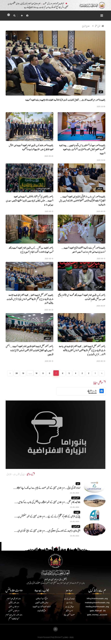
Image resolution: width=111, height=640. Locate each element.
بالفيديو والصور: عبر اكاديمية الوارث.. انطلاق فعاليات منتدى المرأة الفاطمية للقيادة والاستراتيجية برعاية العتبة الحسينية (65, 100)
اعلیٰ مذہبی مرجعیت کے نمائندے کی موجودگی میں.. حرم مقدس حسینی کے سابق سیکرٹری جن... (47, 530)
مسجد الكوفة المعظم (13, 618)
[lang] (8, 15)
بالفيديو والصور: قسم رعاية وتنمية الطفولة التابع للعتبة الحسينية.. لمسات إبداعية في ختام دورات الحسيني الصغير (83, 250)
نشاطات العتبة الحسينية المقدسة (43, 188)
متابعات (77, 512)
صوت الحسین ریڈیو (69, 614)
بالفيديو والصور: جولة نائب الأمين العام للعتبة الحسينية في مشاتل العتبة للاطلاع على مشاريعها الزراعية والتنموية (31, 147)
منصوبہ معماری (76, 497)
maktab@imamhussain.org (97, 602)
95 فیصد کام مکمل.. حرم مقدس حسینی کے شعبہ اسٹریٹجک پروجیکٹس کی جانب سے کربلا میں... (47, 502)
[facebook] (27, 15)
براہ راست (69, 602)
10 (36, 373)
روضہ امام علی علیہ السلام (14, 598)
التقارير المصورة (47, 239)
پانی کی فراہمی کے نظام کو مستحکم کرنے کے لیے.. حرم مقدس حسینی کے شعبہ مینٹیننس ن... (47, 516)
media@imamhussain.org (97, 606)
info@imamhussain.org (97, 598)
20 (17, 373)
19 (23, 373)
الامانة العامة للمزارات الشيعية (42, 606)
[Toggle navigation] (101, 15)
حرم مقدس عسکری (14, 610)
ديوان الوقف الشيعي (41, 602)
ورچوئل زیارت (69, 606)
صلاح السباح (86, 26)
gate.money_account (97, 614)
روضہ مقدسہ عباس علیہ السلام (13, 614)
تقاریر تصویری (76, 526)
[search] (14, 15)
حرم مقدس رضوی (14, 606)
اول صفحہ (97, 26)
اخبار (101, 91)
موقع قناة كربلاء (41, 610)
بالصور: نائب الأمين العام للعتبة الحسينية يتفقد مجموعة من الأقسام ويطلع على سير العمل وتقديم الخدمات (81, 297)
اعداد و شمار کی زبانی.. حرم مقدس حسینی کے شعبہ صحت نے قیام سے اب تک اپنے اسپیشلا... (46, 487)
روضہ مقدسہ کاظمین (14, 602)
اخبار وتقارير (99, 137)
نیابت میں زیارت (69, 598)
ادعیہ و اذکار (69, 610)
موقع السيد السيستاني (42, 598)
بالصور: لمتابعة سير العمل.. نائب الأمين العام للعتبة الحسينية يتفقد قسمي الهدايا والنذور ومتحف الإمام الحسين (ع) (31, 250)
